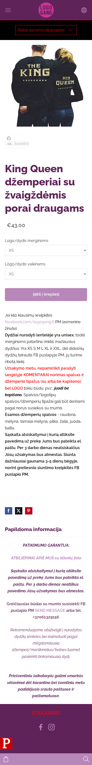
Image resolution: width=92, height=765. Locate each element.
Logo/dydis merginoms (26, 240)
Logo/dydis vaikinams (25, 264)
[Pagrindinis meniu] (8, 10)
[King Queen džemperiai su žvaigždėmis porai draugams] (17, 141)
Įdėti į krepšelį (46, 294)
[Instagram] (51, 727)
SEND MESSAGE (50, 610)
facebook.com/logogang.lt (29, 322)
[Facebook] (41, 727)
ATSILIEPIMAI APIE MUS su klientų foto (46, 558)
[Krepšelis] (6, 759)
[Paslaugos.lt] (6, 748)
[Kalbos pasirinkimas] (84, 10)
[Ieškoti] (86, 759)
